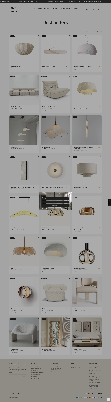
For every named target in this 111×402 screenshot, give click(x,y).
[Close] (70, 193)
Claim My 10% (55, 205)
